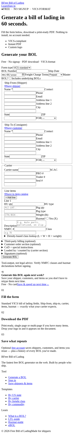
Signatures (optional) (15, 253)
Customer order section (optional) (22, 244)
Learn (4, 5)
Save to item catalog (16, 194)
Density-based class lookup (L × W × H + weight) (34, 236)
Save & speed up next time (33, 284)
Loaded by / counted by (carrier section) (26, 250)
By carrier (13, 398)
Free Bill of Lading (12, 2)
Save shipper (12, 86)
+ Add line (10, 197)
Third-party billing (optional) (19, 241)
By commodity (16, 404)
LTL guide (14, 419)
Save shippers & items (20, 383)
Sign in (11, 5)
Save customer (13, 128)
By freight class (16, 401)
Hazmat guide (15, 422)
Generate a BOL (17, 377)
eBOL (11, 425)
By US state (14, 395)
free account (18, 347)
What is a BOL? (17, 415)
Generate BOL (10, 257)
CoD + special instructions (18, 247)
